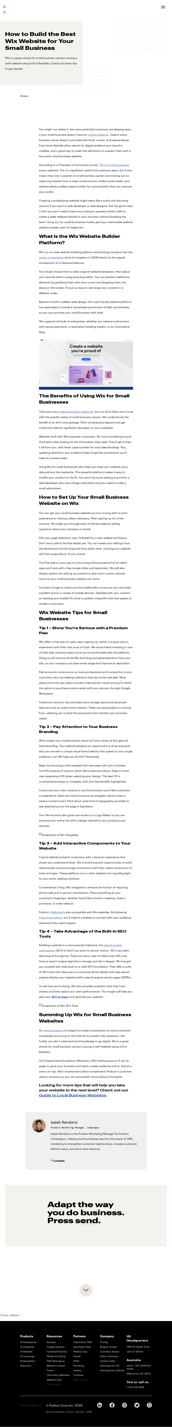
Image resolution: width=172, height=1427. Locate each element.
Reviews (51, 1342)
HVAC (76, 1360)
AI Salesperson (28, 1342)
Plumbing (78, 1365)
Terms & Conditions (55, 1412)
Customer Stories (109, 1351)
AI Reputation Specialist (27, 1363)
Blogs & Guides (108, 1346)
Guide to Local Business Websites (72, 1095)
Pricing (104, 1342)
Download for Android (112, 1370)
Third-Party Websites (58, 1375)
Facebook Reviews (57, 1351)
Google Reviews (55, 1346)
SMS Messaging (55, 1360)
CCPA (89, 1412)
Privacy (70, 1412)
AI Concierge (27, 1356)
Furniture (78, 1375)
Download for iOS (109, 1365)
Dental (77, 1356)
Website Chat (54, 1379)
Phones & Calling (56, 1356)
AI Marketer (26, 1351)
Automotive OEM (82, 1342)
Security (80, 1412)
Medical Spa (80, 1351)
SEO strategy (60, 996)
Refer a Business (109, 1356)
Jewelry (77, 1370)
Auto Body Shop (82, 1346)
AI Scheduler (27, 1346)
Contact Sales (107, 1360)
